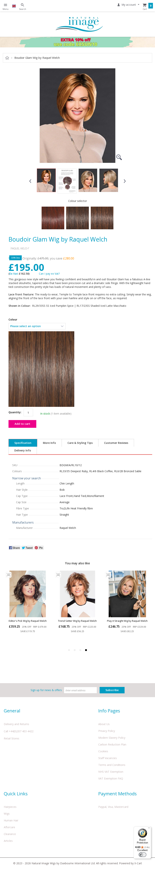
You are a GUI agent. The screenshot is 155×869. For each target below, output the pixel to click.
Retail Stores (11, 738)
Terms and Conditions (111, 765)
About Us (104, 724)
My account (129, 4)
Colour (13, 319)
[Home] (79, 24)
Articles (8, 841)
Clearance (10, 834)
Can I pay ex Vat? (49, 273)
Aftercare (9, 827)
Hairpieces (10, 807)
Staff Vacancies (107, 758)
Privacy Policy (106, 731)
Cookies (103, 751)
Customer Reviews (116, 443)
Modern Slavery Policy (111, 737)
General (12, 711)
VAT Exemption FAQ (110, 778)
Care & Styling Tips (80, 443)
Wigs (7, 813)
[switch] (142, 854)
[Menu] (149, 829)
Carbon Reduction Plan (112, 744)
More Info (49, 443)
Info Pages (109, 711)
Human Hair (11, 820)
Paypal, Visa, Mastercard (113, 807)
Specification (22, 443)
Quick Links (16, 793)
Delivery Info (22, 450)
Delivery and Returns (16, 724)
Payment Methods (117, 793)
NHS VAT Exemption (110, 771)
